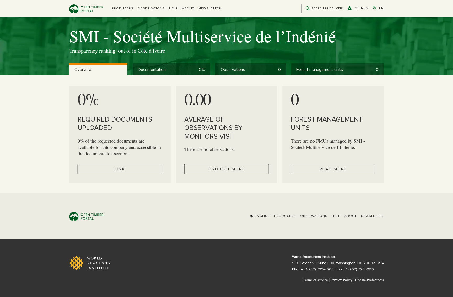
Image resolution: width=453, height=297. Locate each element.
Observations (151, 8)
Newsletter (209, 8)
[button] (122, 9)
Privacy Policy (341, 279)
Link (120, 169)
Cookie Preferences (369, 280)
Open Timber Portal (86, 8)
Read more (333, 169)
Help (173, 8)
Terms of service (315, 279)
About (188, 8)
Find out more (226, 169)
